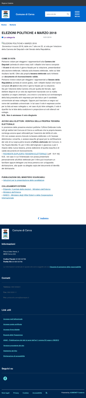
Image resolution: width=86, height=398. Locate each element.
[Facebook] (5, 379)
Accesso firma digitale (11, 329)
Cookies (26, 393)
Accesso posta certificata (12, 324)
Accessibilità (37, 393)
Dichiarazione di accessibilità (14, 356)
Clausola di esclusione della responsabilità (65, 267)
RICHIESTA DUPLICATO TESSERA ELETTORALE (25, 153)
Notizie (13, 24)
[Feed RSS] (46, 393)
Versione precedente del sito (13, 345)
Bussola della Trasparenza (13, 335)
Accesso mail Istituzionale (12, 319)
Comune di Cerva (25, 14)
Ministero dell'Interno (12, 192)
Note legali (5, 393)
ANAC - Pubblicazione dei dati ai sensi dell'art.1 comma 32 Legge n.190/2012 (31, 340)
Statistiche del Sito (10, 351)
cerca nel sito (51, 14)
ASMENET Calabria (77, 392)
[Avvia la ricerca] (68, 14)
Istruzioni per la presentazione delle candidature (23, 180)
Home (4, 24)
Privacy (16, 393)
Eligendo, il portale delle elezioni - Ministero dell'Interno (26, 189)
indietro (44, 218)
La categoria (9, 37)
